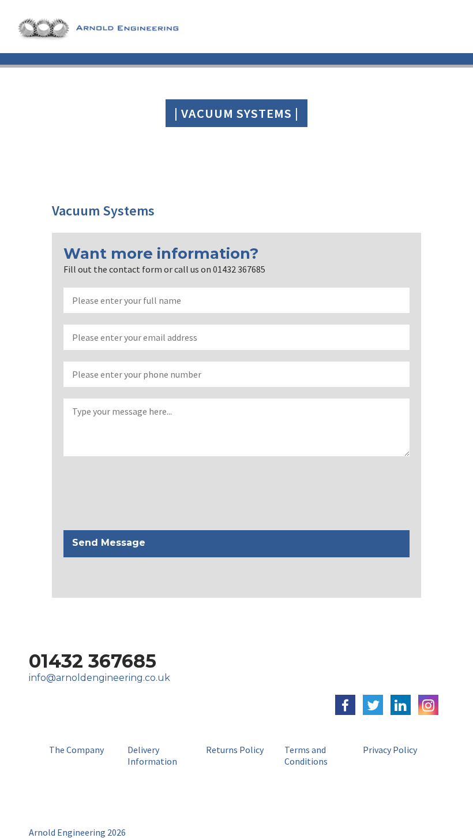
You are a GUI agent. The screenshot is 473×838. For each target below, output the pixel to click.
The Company (76, 749)
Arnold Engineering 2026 (77, 832)
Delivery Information (152, 755)
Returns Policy (235, 749)
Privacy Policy (390, 749)
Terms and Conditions (306, 755)
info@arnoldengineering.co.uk (99, 677)
